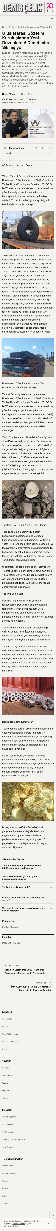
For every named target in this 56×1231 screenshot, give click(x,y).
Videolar (5, 1098)
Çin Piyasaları (7, 1124)
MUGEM (6, 943)
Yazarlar (5, 1083)
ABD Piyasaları (8, 1132)
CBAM (5, 1203)
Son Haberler (7, 1075)
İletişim (5, 1049)
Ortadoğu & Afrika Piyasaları (13, 1139)
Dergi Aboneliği (8, 1173)
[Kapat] (49, 1224)
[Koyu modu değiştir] (52, 18)
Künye (5, 1026)
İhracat (16, 943)
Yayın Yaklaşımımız (10, 1034)
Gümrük (14, 927)
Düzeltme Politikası (10, 1041)
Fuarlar (5, 1181)
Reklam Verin (7, 1166)
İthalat (21, 27)
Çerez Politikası (18, 1224)
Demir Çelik (8, 27)
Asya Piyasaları (8, 1147)
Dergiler (5, 1068)
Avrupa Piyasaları (9, 1117)
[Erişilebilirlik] (52, 1215)
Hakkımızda (7, 1019)
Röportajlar (6, 1090)
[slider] (10, 153)
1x (50, 148)
